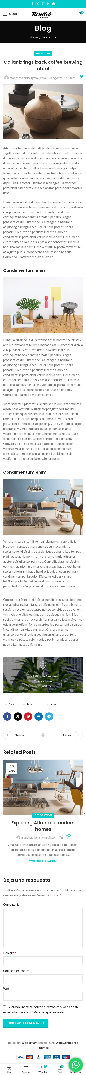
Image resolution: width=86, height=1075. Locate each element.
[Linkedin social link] (48, 4)
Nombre (9, 953)
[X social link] (37, 4)
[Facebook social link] (32, 4)
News (54, 704)
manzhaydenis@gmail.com (28, 78)
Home (34, 37)
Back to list (43, 735)
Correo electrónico (17, 971)
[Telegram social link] (53, 4)
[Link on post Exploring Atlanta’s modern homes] (43, 788)
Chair (12, 704)
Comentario (12, 904)
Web (6, 988)
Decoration (43, 815)
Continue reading (43, 861)
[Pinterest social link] (43, 4)
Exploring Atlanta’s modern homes (43, 826)
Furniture (49, 37)
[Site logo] (43, 14)
